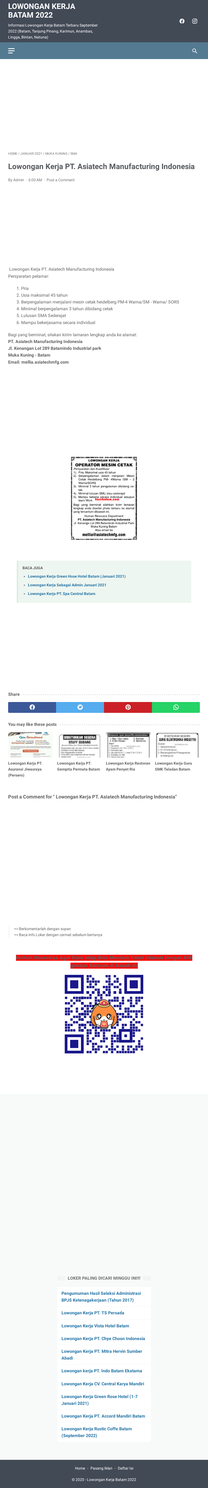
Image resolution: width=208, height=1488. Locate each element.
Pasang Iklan (101, 1468)
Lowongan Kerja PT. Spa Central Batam (61, 593)
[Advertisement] (104, 105)
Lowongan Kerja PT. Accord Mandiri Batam (103, 1416)
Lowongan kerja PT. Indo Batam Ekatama (101, 1370)
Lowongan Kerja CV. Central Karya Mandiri (102, 1383)
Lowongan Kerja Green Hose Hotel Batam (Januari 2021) (77, 576)
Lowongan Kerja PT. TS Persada (92, 1312)
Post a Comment (61, 180)
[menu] (11, 50)
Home (80, 1468)
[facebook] (181, 21)
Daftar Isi (125, 1468)
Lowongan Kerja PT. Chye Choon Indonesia (103, 1338)
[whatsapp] (176, 707)
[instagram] (194, 21)
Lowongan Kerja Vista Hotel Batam (95, 1325)
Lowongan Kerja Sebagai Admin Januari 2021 (67, 585)
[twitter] (80, 707)
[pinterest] (128, 707)
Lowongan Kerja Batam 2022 (41, 11)
